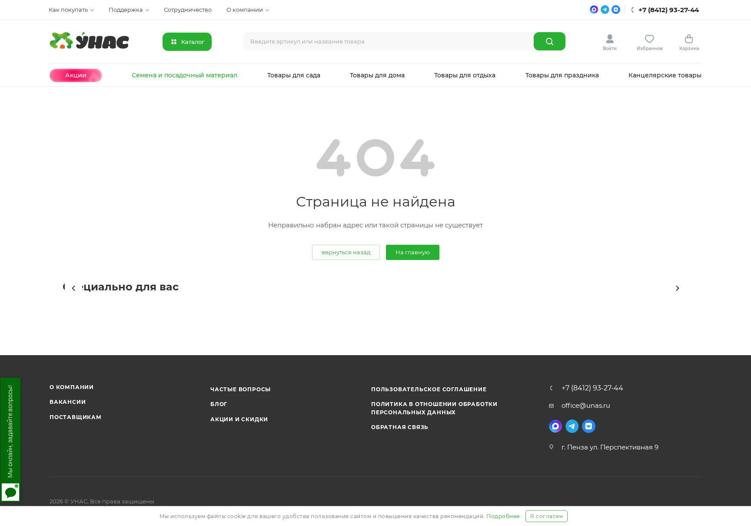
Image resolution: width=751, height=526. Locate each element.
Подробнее (503, 516)
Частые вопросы (240, 389)
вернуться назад (346, 252)
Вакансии (68, 402)
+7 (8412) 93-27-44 (592, 388)
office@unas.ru (586, 405)
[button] (73, 288)
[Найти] (549, 41)
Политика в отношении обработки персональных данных (434, 408)
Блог (218, 404)
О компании (72, 387)
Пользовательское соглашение (429, 389)
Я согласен (546, 516)
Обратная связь (400, 427)
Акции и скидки (239, 419)
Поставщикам (76, 417)
